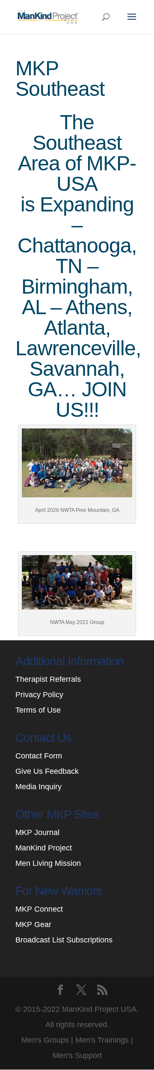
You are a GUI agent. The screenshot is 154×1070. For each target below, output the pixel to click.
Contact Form (38, 756)
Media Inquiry (38, 786)
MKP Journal (37, 832)
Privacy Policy (39, 694)
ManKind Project (43, 848)
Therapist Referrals (49, 679)
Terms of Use (38, 710)
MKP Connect (39, 909)
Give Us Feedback (47, 771)
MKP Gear (33, 924)
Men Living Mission (48, 863)
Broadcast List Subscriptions (64, 940)
